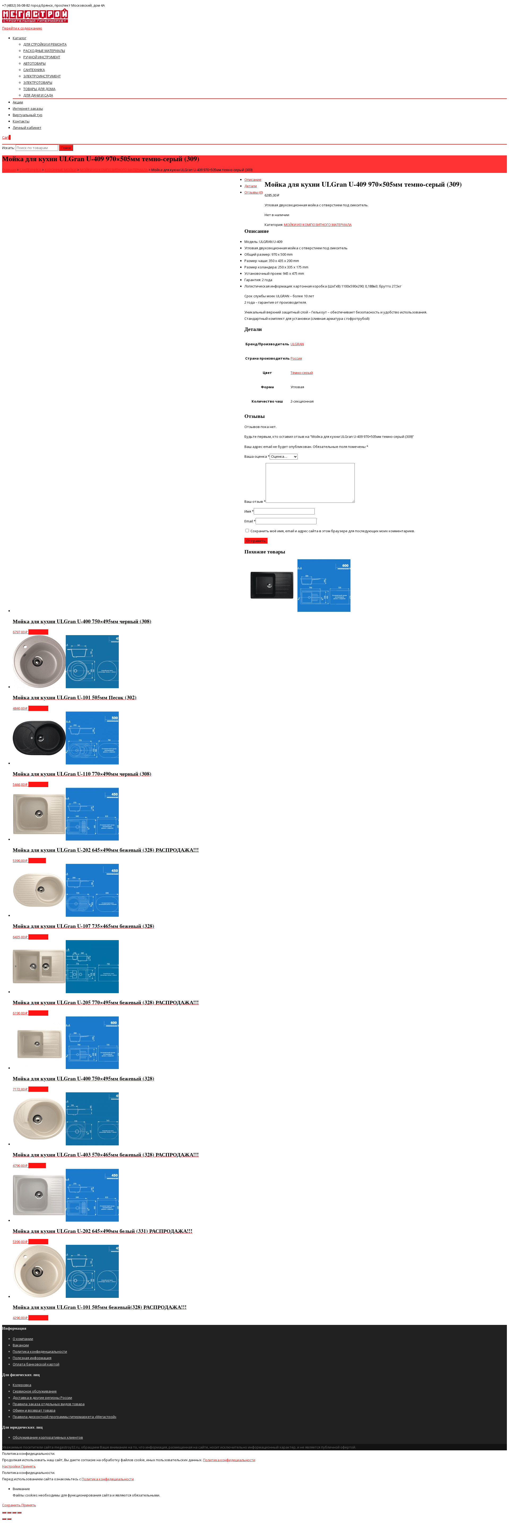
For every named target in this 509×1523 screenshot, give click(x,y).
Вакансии (21, 1345)
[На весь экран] (14, 1512)
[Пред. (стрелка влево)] (4, 1519)
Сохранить (11, 1505)
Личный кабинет (27, 127)
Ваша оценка (257, 456)
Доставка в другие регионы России (42, 1397)
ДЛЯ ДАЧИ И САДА (38, 95)
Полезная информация (32, 1357)
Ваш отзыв (255, 501)
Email (250, 521)
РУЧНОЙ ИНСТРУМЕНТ (41, 57)
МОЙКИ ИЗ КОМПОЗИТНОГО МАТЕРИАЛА (318, 224)
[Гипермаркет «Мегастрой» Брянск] (35, 22)
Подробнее (38, 632)
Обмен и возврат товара (34, 1410)
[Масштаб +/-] (19, 1512)
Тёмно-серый (302, 372)
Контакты (21, 121)
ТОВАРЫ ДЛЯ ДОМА (39, 88)
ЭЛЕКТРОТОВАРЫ (37, 82)
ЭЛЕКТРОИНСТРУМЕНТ (42, 76)
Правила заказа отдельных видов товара (49, 1404)
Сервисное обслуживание (35, 1391)
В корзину (37, 860)
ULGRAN (297, 344)
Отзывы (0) (253, 192)
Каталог (19, 38)
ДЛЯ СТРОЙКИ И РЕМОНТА (45, 44)
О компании (23, 1338)
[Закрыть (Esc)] (4, 1512)
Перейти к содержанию (22, 28)
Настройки (11, 1466)
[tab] (260, 179)
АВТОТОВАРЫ (34, 63)
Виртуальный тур (27, 114)
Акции (18, 102)
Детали (250, 186)
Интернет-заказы (28, 108)
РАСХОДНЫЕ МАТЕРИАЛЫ (44, 50)
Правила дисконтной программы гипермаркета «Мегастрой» (64, 1416)
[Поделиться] (9, 1512)
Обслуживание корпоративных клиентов (48, 1437)
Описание (252, 179)
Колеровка (22, 1384)
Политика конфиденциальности (40, 1351)
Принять (28, 1466)
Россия (296, 358)
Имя (249, 511)
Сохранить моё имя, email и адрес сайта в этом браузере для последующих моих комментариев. (333, 531)
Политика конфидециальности (229, 1459)
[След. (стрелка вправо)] (9, 1519)
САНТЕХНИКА (34, 69)
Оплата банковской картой (36, 1364)
